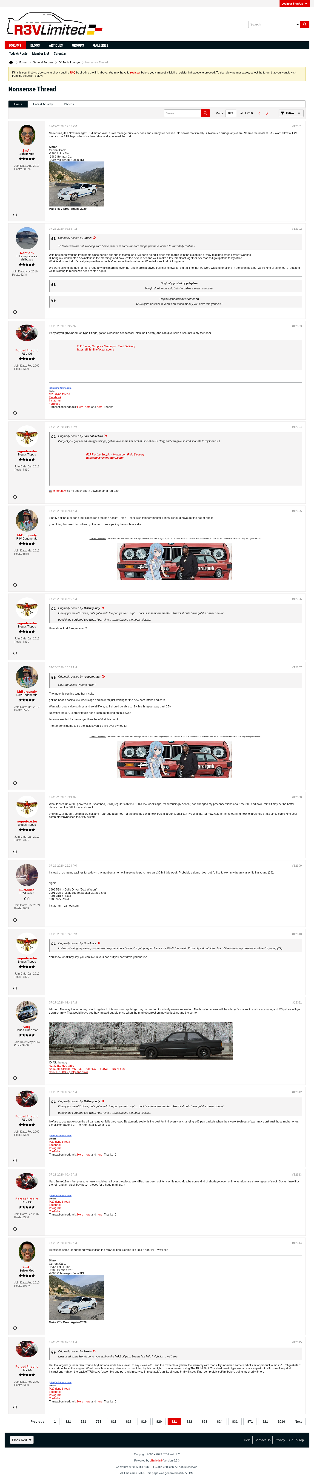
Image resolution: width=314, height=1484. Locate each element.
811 (113, 1421)
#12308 (297, 797)
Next (298, 1421)
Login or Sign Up (292, 3)
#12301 (297, 126)
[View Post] (94, 238)
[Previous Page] (259, 113)
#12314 (297, 1243)
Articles (56, 45)
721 (83, 1421)
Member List (40, 53)
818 (128, 1421)
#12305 (297, 511)
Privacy (279, 1440)
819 (144, 1421)
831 (235, 1421)
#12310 (297, 934)
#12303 (297, 326)
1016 (281, 1421)
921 (265, 1421)
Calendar (60, 53)
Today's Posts (18, 53)
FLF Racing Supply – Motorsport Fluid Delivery (106, 346)
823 (204, 1421)
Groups (78, 45)
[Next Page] (266, 113)
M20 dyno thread (59, 394)
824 (220, 1421)
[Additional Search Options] (297, 24)
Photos (69, 104)
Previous (37, 1421)
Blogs (35, 45)
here (88, 407)
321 (68, 1421)
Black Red (19, 1440)
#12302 (297, 228)
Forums (15, 45)
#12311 (297, 1002)
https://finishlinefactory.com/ (95, 349)
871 (250, 1421)
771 (98, 1421)
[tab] (18, 104)
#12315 (297, 1342)
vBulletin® (156, 1460)
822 (189, 1421)
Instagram (55, 400)
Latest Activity (43, 104)
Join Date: (20, 165)
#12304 (297, 427)
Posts (18, 104)
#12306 (297, 599)
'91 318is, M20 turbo (61, 1065)
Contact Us (262, 1440)
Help (247, 1440)
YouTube (54, 403)
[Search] (304, 24)
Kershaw (60, 490)
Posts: (18, 169)
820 (159, 1421)
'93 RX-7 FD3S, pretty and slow (68, 1072)
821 (174, 1421)
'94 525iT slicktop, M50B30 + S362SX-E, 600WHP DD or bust (87, 1069)
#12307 (297, 667)
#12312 (297, 1092)
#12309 (297, 865)
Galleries (100, 45)
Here (80, 407)
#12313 (297, 1174)
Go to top (296, 1440)
